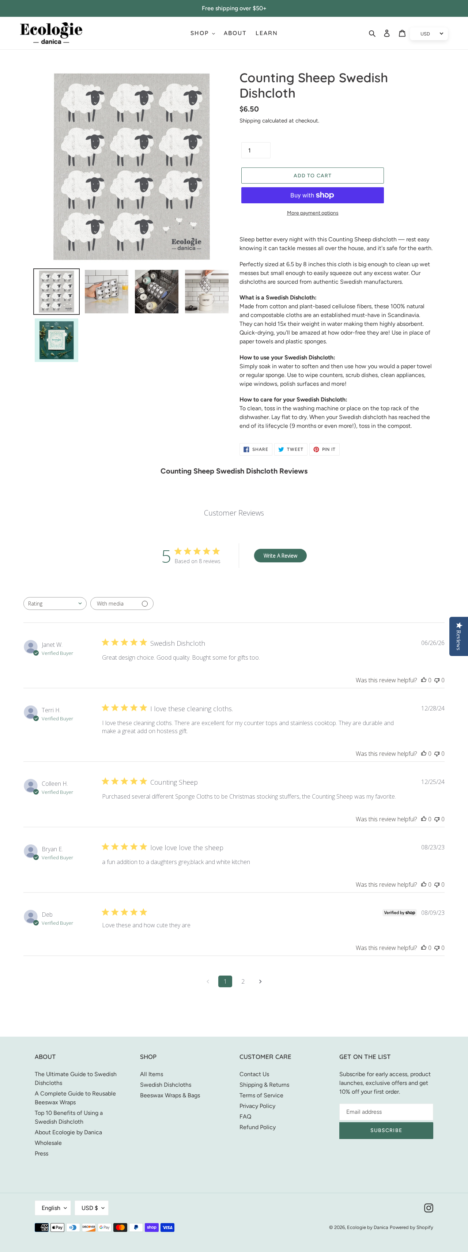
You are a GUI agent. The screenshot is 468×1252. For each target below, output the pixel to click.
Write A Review (280, 555)
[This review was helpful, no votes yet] (423, 680)
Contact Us (254, 1074)
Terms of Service (261, 1095)
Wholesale (48, 1142)
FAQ (245, 1116)
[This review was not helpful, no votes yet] (436, 680)
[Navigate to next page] (260, 981)
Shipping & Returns (264, 1084)
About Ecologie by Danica (68, 1132)
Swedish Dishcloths (165, 1084)
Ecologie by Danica (367, 1227)
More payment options (313, 213)
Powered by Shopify (411, 1227)
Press (41, 1153)
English (51, 1207)
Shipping (250, 120)
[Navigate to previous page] (208, 981)
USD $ (90, 1207)
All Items (151, 1074)
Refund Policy (257, 1127)
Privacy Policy (257, 1105)
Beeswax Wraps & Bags (170, 1095)
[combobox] (55, 603)
